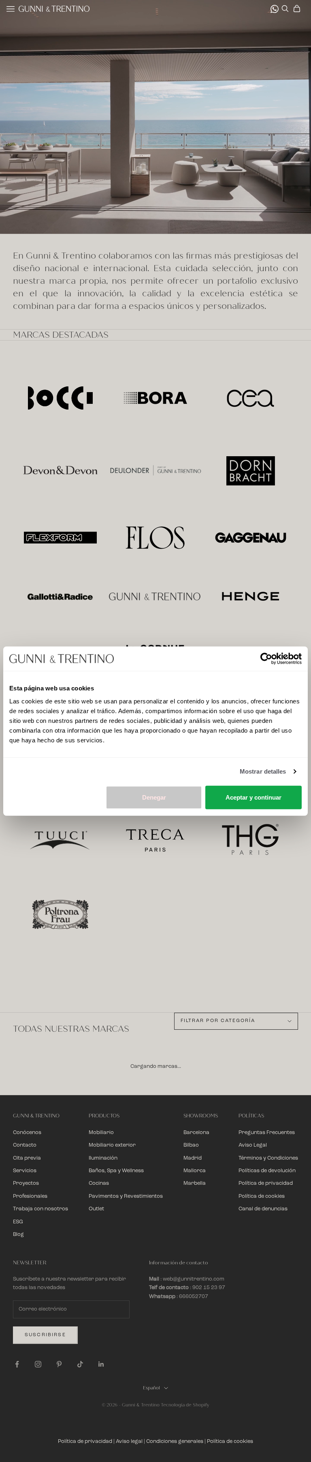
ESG (18, 1222)
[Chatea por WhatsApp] (275, 9)
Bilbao (191, 1145)
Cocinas (99, 1183)
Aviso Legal (253, 1145)
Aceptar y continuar (253, 797)
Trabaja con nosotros (40, 1209)
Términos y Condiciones (268, 1158)
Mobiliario (101, 1132)
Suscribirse (45, 1335)
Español (151, 1388)
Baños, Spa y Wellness (116, 1170)
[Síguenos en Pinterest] (59, 1364)
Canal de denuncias (263, 1209)
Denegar (154, 797)
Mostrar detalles (263, 771)
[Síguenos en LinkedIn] (101, 1364)
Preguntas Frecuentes (267, 1132)
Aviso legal (129, 1441)
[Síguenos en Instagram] (38, 1364)
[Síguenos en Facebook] (17, 1364)
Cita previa (27, 1158)
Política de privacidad (266, 1183)
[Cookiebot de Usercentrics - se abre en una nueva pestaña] (266, 659)
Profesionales (30, 1196)
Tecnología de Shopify (185, 1405)
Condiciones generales (174, 1441)
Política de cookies (262, 1196)
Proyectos (26, 1183)
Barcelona (196, 1132)
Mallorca (194, 1170)
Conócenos (27, 1132)
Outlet (96, 1209)
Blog (18, 1234)
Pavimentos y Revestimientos (126, 1196)
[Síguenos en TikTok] (80, 1364)
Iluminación (103, 1158)
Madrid (192, 1158)
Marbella (194, 1183)
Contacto (24, 1145)
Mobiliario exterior (112, 1145)
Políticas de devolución (267, 1170)
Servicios (24, 1170)
